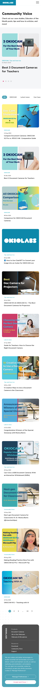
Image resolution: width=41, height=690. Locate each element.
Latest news (25, 97)
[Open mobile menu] (37, 2)
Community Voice (16, 649)
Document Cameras (17, 632)
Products (14, 629)
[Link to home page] (8, 2)
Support (14, 651)
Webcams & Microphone (19, 637)
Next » (32, 611)
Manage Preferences (19, 677)
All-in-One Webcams (18, 634)
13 (27, 611)
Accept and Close (19, 682)
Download (14, 646)
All (4, 97)
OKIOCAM (13, 97)
